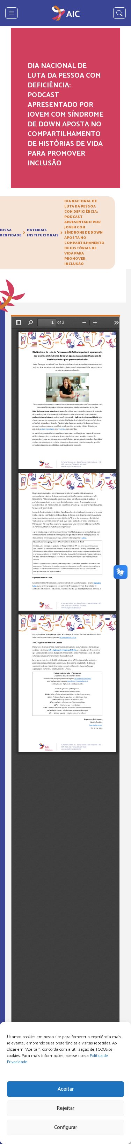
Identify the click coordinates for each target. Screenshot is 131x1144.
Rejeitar (65, 1108)
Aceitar (66, 1089)
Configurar (65, 1127)
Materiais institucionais (43, 233)
